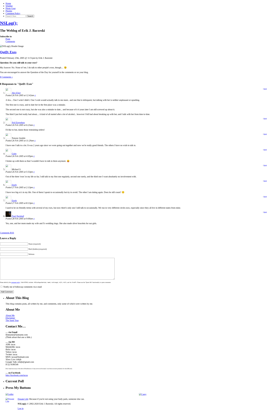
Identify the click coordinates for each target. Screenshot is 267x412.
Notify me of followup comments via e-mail (22, 287)
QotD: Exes (8, 52)
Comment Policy (13, 13)
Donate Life (23, 399)
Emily (14, 185)
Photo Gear (11, 8)
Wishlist (9, 6)
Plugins (9, 11)
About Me (10, 315)
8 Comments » (6, 77)
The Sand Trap (12, 320)
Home (8, 3)
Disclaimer (10, 318)
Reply (265, 89)
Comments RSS (7, 233)
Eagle (14, 200)
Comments (10, 41)
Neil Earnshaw (18, 122)
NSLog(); (9, 23)
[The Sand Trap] (9, 394)
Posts (8, 39)
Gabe (14, 153)
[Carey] (142, 394)
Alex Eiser (16, 93)
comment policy (15, 282)
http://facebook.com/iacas (17, 375)
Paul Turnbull (18, 216)
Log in (21, 408)
